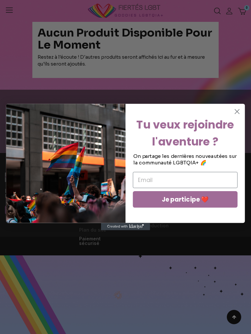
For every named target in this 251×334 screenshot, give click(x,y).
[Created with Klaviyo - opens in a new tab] (125, 226)
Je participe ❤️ (185, 199)
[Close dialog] (237, 111)
